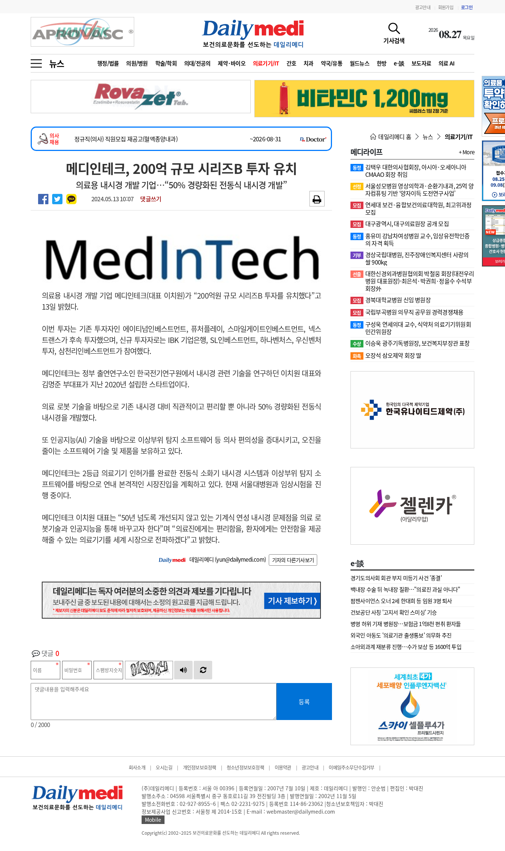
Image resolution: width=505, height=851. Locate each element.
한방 (382, 63)
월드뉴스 (359, 63)
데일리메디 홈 (394, 136)
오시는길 (164, 767)
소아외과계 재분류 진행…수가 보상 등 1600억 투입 (405, 647)
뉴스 (56, 63)
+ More (466, 152)
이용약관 (283, 767)
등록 (304, 701)
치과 (308, 63)
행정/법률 (108, 63)
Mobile (153, 819)
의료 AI (446, 63)
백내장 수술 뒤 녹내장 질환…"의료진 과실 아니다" (405, 589)
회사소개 (137, 767)
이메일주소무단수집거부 (351, 767)
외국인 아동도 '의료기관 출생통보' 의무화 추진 (400, 635)
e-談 (399, 63)
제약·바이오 (231, 63)
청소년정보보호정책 (245, 767)
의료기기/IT (266, 63)
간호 (291, 63)
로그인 (466, 7)
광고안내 (422, 7)
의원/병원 (137, 63)
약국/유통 (331, 63)
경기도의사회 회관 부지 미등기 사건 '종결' (396, 578)
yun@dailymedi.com (240, 559)
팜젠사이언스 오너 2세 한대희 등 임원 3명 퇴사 (401, 601)
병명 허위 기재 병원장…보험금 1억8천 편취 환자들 (405, 624)
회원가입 (445, 7)
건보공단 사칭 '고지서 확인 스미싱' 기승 (393, 612)
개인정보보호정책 (199, 767)
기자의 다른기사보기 (293, 560)
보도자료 (421, 63)
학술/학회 (166, 63)
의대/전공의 (197, 63)
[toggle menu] (36, 61)
